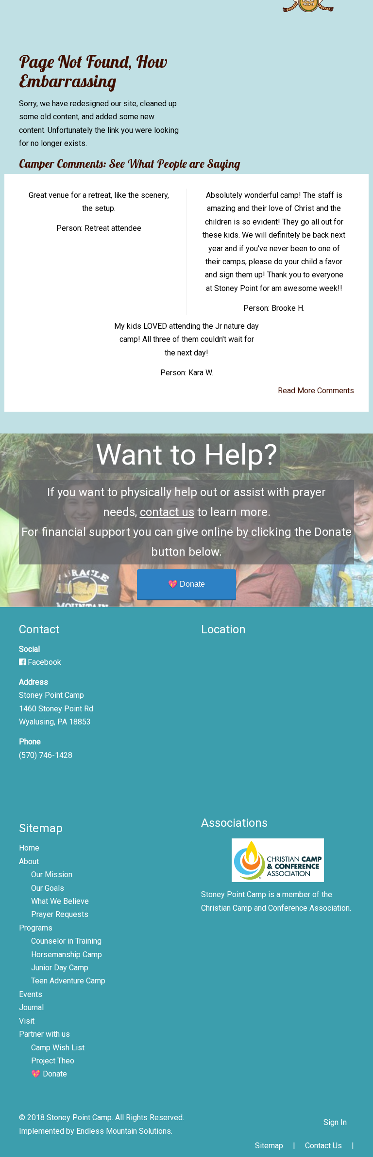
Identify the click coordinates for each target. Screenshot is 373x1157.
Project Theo (52, 1060)
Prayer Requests (59, 914)
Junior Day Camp (59, 967)
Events (30, 994)
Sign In (335, 1122)
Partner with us (44, 1034)
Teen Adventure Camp (68, 980)
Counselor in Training (66, 941)
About (29, 861)
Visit (26, 1021)
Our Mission (51, 874)
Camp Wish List (58, 1047)
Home (29, 847)
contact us (167, 512)
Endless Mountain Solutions (123, 1131)
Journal (31, 1007)
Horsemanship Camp (66, 954)
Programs (35, 927)
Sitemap (269, 1145)
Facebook (43, 662)
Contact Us (323, 1145)
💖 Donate (186, 584)
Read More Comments (316, 390)
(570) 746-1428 (45, 755)
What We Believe (60, 901)
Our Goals (47, 888)
